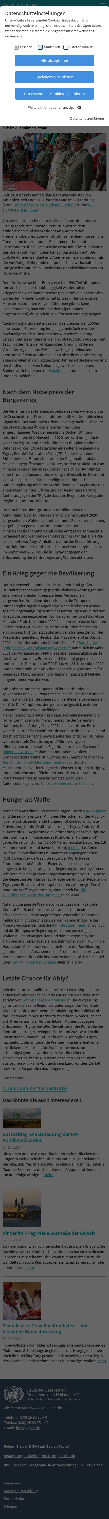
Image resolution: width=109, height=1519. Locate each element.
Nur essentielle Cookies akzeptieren (54, 93)
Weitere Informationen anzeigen (52, 107)
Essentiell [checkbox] (27, 46)
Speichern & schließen (54, 76)
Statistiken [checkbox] (52, 46)
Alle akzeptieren (54, 60)
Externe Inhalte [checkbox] (81, 46)
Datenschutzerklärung (87, 118)
